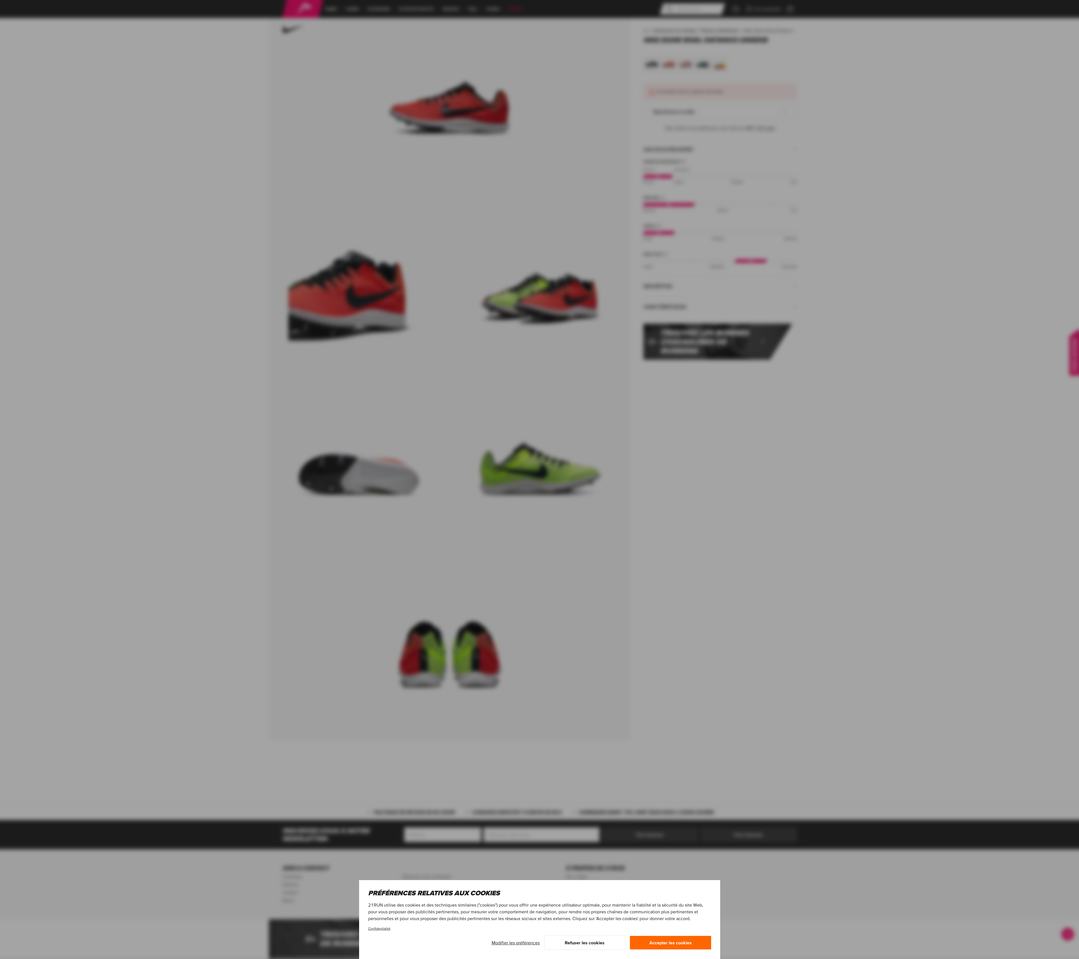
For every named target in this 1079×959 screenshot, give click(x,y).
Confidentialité (379, 928)
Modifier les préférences (516, 942)
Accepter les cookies (670, 942)
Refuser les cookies (585, 942)
